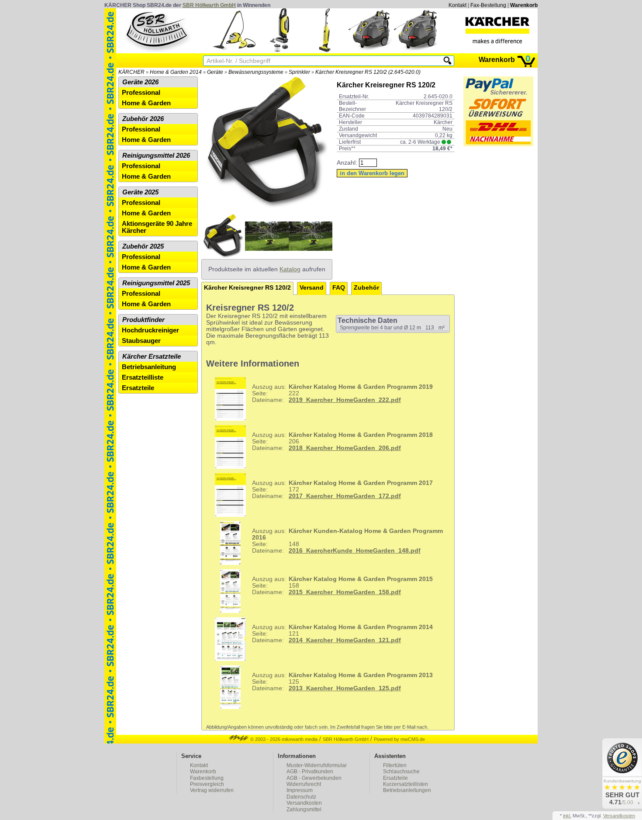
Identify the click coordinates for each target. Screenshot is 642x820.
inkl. (567, 815)
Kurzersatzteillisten (405, 784)
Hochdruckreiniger (150, 330)
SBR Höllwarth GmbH (209, 5)
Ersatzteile (138, 387)
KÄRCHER (131, 72)
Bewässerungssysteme (255, 72)
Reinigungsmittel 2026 (156, 155)
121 (342, 634)
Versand (312, 287)
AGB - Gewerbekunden (314, 778)
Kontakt (457, 5)
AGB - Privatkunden (309, 771)
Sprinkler (299, 72)
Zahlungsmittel (303, 809)
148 (347, 541)
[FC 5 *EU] (325, 50)
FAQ (338, 287)
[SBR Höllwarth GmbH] (157, 30)
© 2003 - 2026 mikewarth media (283, 739)
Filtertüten (395, 765)
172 (342, 489)
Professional (141, 92)
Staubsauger (141, 340)
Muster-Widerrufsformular (316, 765)
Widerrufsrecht (303, 784)
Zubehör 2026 (143, 118)
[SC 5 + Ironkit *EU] (234, 50)
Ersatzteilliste (142, 377)
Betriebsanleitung (149, 366)
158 (342, 585)
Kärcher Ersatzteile (151, 356)
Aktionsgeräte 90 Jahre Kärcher (157, 227)
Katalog (290, 269)
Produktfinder (143, 319)
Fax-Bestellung (488, 5)
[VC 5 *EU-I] (279, 50)
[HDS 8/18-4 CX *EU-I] (416, 50)
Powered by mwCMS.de (399, 739)
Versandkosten (304, 803)
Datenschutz (301, 797)
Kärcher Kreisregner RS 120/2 (247, 287)
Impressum (299, 790)
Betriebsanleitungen (407, 790)
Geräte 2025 (140, 192)
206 (342, 441)
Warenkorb (524, 5)
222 (342, 393)
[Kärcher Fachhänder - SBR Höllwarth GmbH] (497, 30)
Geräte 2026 (140, 82)
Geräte (215, 72)
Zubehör (366, 287)
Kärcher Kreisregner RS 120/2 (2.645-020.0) (368, 72)
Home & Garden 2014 (176, 72)
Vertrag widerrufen (212, 790)
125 (342, 682)
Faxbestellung (207, 778)
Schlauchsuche (401, 771)
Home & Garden (146, 103)
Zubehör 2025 (143, 246)
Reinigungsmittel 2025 (156, 283)
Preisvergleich (207, 784)
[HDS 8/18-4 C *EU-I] (370, 50)
